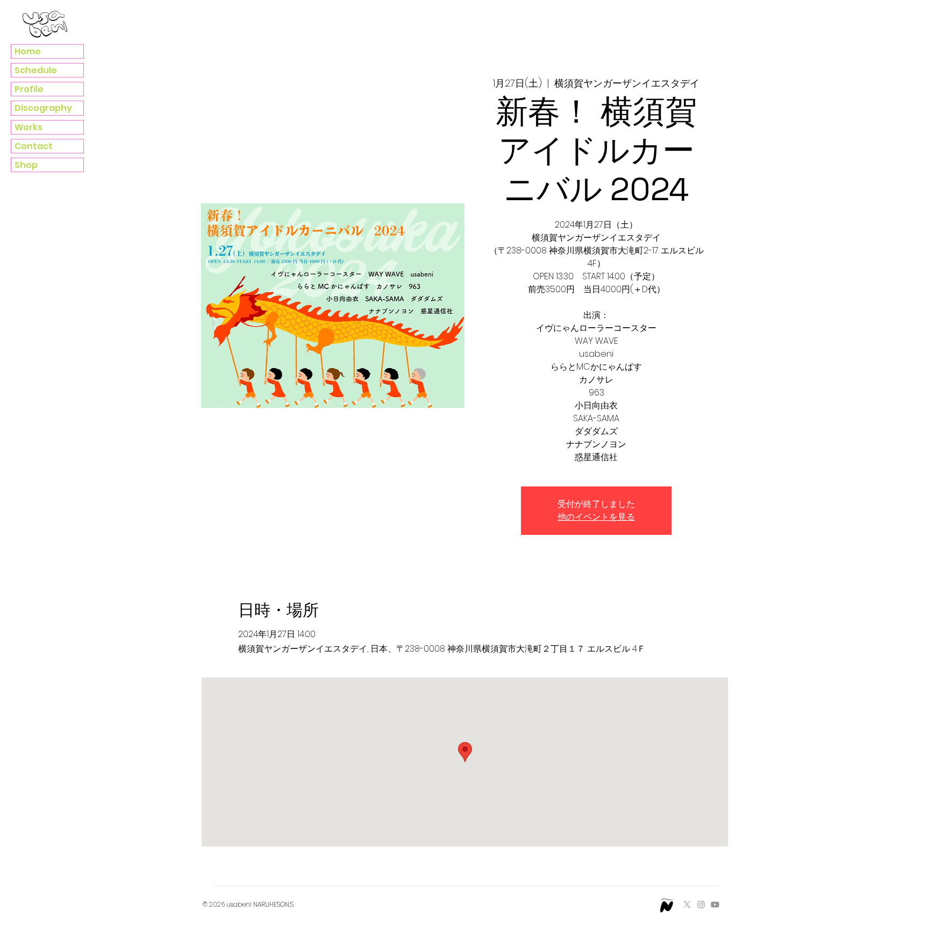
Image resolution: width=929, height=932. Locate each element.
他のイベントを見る (596, 517)
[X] (687, 904)
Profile (29, 89)
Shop (26, 165)
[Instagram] (701, 904)
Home (28, 51)
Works (28, 127)
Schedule (36, 70)
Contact (34, 146)
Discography (43, 108)
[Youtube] (715, 904)
